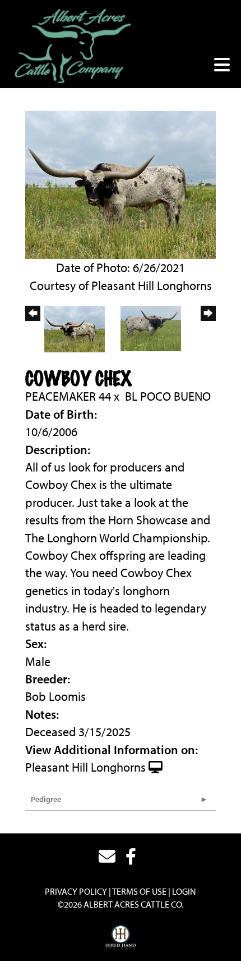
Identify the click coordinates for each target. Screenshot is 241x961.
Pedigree (46, 799)
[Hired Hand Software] (120, 937)
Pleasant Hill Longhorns (85, 767)
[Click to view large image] (120, 183)
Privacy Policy (76, 891)
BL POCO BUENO (168, 396)
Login (184, 891)
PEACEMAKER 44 (68, 396)
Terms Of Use (139, 891)
